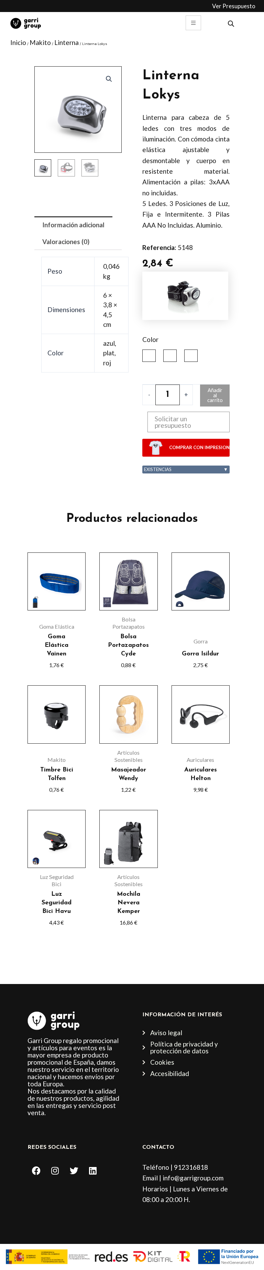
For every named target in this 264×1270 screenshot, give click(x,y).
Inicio (18, 42)
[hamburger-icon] (193, 22)
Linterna (66, 42)
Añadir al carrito (215, 395)
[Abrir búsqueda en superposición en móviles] (231, 23)
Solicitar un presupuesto (173, 422)
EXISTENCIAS (186, 469)
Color (150, 339)
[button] (109, 79)
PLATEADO (170, 356)
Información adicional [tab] (73, 225)
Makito (40, 42)
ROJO (191, 356)
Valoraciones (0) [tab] (65, 241)
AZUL (149, 356)
